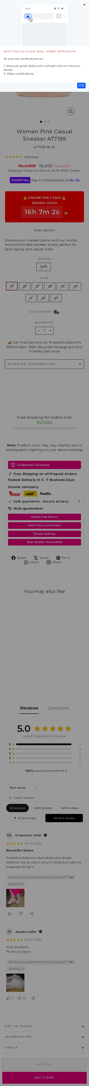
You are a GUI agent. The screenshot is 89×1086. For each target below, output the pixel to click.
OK (81, 85)
